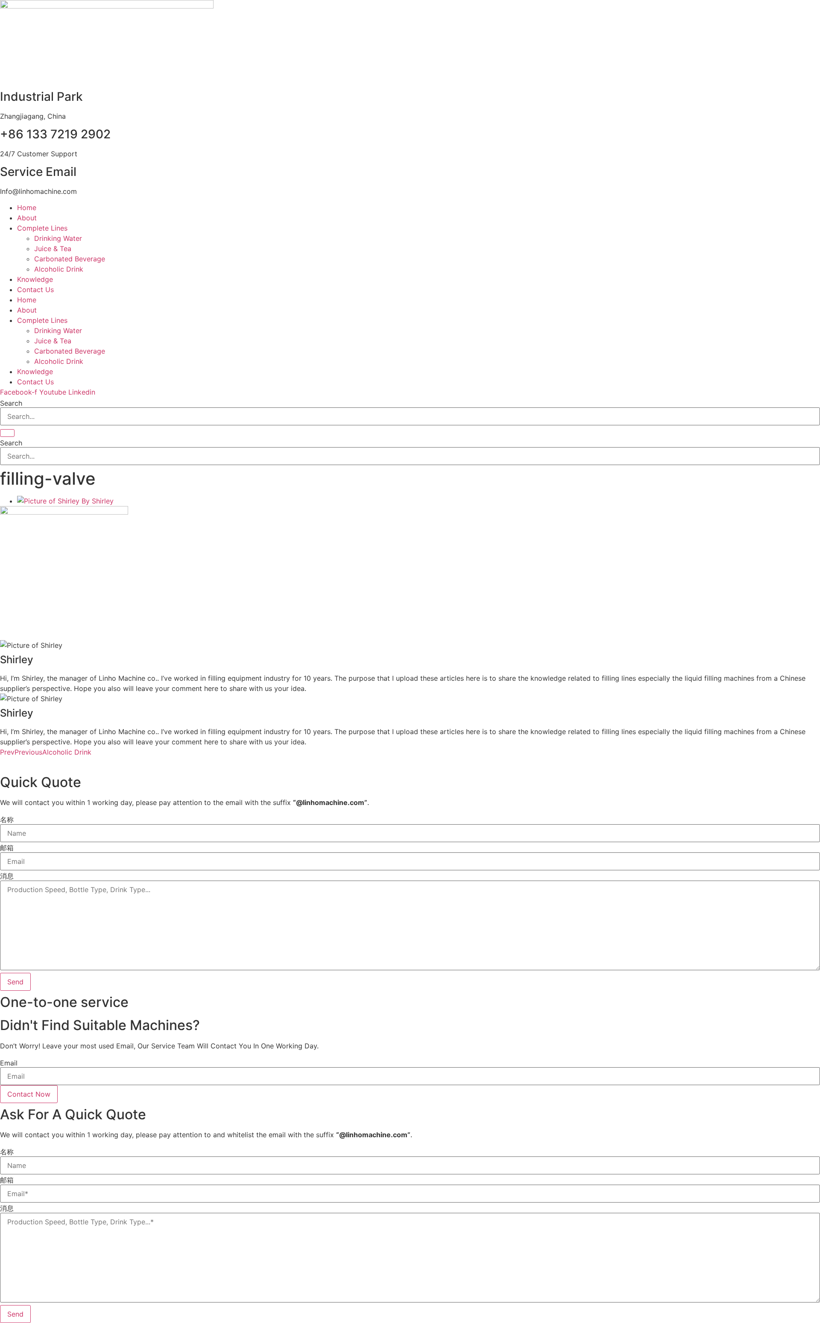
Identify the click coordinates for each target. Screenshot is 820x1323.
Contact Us (35, 289)
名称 (7, 819)
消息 (7, 875)
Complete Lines (42, 228)
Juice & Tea (52, 248)
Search (11, 403)
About (27, 218)
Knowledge (35, 279)
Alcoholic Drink (58, 269)
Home (26, 207)
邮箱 (7, 847)
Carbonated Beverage (69, 259)
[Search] (7, 433)
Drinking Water (58, 238)
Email (9, 1063)
